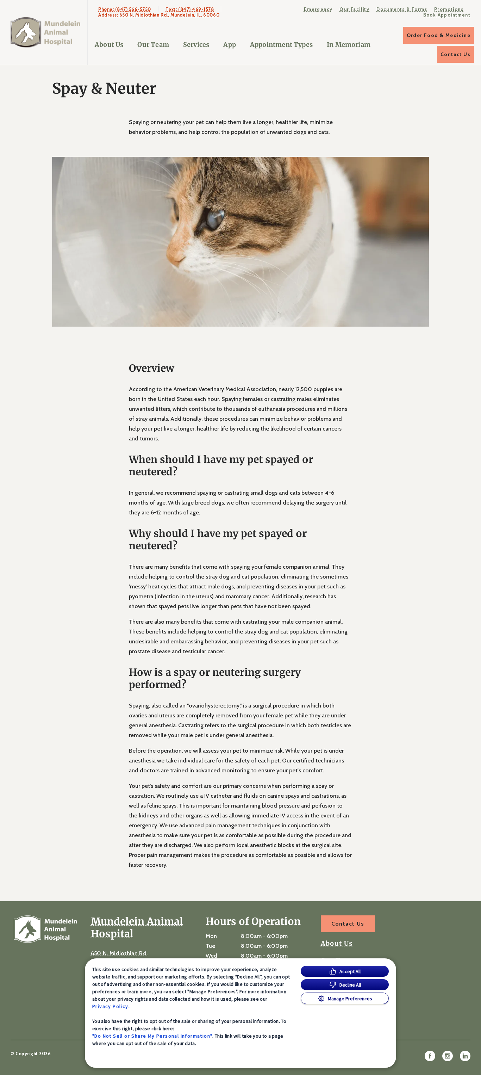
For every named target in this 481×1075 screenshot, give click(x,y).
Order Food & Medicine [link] (438, 35)
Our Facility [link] (354, 9)
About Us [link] (337, 943)
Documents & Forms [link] (401, 9)
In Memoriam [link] (348, 45)
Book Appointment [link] (446, 15)
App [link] (229, 45)
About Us (109, 45)
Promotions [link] (448, 9)
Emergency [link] (318, 9)
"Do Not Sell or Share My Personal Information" (152, 1036)
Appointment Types (281, 45)
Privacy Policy (110, 1006)
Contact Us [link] (455, 54)
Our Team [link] (153, 45)
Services (196, 45)
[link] (45, 32)
